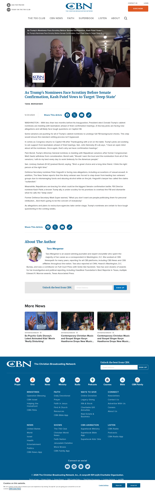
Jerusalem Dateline (63, 443)
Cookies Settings (109, 479)
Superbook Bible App (89, 434)
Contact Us (132, 3)
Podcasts (112, 432)
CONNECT (113, 392)
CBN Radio (113, 429)
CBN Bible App (61, 415)
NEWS (30, 425)
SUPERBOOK (86, 18)
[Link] (89, 115)
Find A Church (61, 407)
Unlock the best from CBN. (57, 287)
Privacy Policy (46, 479)
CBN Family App (62, 451)
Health (30, 440)
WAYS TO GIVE (89, 392)
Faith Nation (60, 439)
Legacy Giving (88, 399)
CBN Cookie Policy (73, 479)
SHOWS (58, 425)
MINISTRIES (33, 392)
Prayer (57, 399)
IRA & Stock (86, 403)
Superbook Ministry (90, 429)
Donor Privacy (59, 479)
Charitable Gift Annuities (88, 408)
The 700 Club (36, 18)
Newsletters (114, 395)
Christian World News (61, 434)
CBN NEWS (56, 18)
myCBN (121, 479)
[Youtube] (67, 466)
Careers (111, 407)
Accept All (134, 485)
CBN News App (34, 452)
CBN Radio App (115, 436)
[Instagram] (80, 466)
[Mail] (81, 115)
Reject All (118, 485)
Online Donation (89, 395)
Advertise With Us (117, 403)
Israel (29, 436)
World (30, 432)
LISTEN (102, 18)
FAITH (70, 18)
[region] (77, 485)
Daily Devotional (62, 395)
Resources (59, 411)
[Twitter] (74, 115)
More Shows (60, 447)
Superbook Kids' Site (91, 439)
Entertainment (34, 444)
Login (146, 3)
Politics (30, 448)
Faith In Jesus (60, 403)
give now (138, 8)
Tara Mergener (34, 104)
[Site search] (125, 19)
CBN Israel (32, 399)
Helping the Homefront (32, 404)
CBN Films (32, 410)
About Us (112, 411)
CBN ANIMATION (90, 425)
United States (33, 429)
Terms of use (34, 479)
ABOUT (115, 18)
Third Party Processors (91, 479)
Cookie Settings (103, 485)
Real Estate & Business (87, 415)
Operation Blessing (36, 395)
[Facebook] (67, 115)
